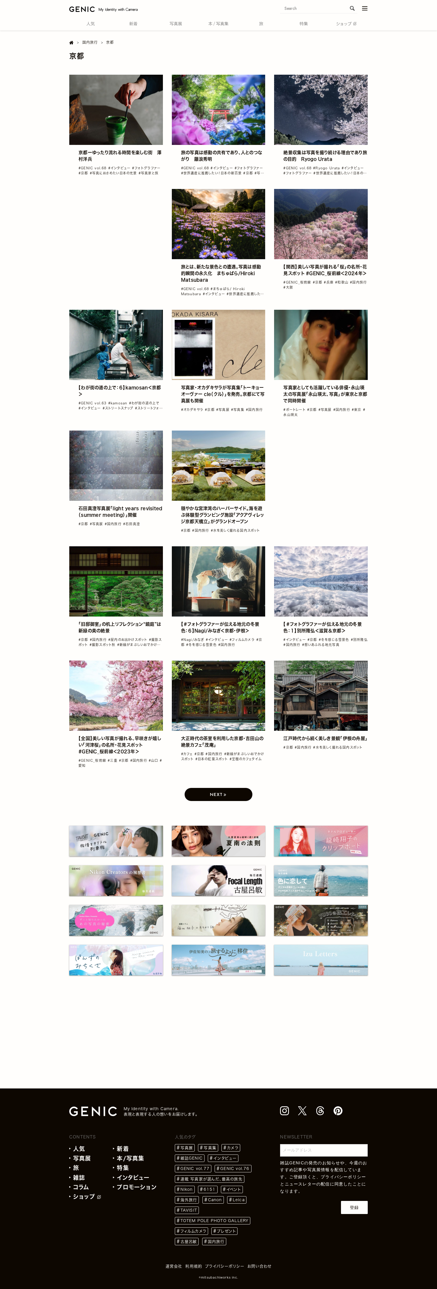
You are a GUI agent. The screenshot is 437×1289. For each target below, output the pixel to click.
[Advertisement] (116, 226)
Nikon (186, 1189)
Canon (215, 1200)
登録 (354, 1207)
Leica (239, 1200)
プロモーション (136, 1187)
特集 (123, 1168)
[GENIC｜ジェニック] (103, 9)
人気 (79, 1149)
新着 (123, 1149)
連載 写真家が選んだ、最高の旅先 (211, 1179)
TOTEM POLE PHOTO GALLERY (214, 1221)
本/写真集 (130, 1158)
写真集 (210, 1148)
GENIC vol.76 (234, 1169)
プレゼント (226, 1231)
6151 (210, 1189)
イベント (234, 1189)
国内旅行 (216, 1241)
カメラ (232, 1148)
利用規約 (193, 1266)
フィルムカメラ (193, 1231)
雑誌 (79, 1177)
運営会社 (174, 1266)
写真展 (82, 1158)
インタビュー (133, 1177)
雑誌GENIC (191, 1158)
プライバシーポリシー (343, 1176)
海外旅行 (188, 1200)
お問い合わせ (259, 1266)
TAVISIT (188, 1210)
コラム (81, 1187)
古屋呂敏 (188, 1241)
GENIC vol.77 (195, 1169)
